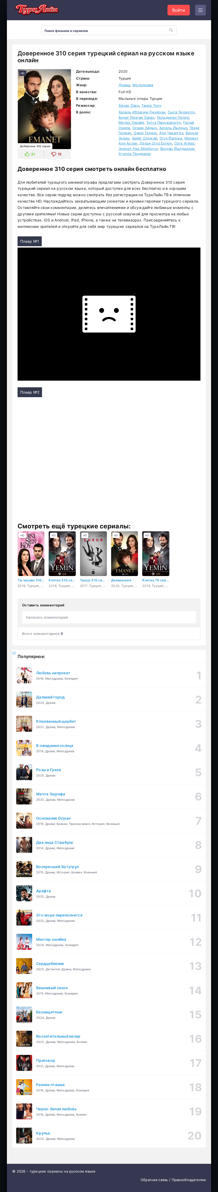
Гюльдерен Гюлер (173, 117)
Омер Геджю (145, 133)
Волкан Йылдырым (177, 148)
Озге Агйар (184, 143)
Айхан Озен (129, 105)
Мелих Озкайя (131, 122)
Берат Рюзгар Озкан (136, 117)
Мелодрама (142, 85)
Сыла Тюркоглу (181, 112)
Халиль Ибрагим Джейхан (142, 112)
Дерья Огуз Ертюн (156, 143)
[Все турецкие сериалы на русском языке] (36, 10)
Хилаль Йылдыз (173, 128)
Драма (124, 85)
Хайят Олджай (144, 138)
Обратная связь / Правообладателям (173, 1180)
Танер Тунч (151, 105)
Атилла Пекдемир (135, 153)
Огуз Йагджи (171, 138)
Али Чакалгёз (171, 133)
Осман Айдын (144, 128)
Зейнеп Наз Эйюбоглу (138, 148)
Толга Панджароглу (163, 122)
